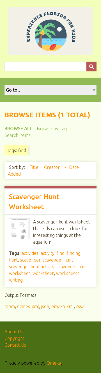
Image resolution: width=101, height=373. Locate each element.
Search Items (17, 135)
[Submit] (91, 66)
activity (47, 253)
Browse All (18, 128)
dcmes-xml (28, 306)
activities (30, 253)
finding (74, 253)
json (45, 306)
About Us (13, 331)
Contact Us (15, 345)
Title (34, 167)
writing (16, 280)
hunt (13, 259)
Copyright (14, 338)
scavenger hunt (58, 259)
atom (9, 306)
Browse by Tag (52, 128)
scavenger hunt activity (31, 266)
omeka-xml (62, 306)
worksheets (67, 273)
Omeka (54, 362)
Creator (52, 167)
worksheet (43, 273)
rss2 (80, 306)
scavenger (30, 259)
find (61, 253)
